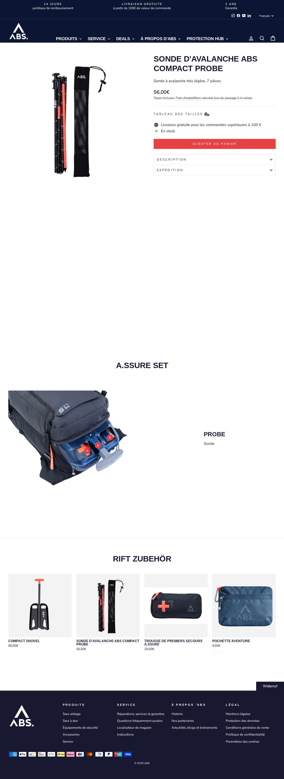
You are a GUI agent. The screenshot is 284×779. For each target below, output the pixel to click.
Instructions (125, 734)
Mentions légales (238, 714)
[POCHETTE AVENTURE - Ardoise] (221, 652)
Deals (123, 38)
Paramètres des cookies (242, 741)
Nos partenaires (183, 721)
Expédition (170, 170)
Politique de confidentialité (245, 734)
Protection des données (242, 721)
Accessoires (71, 734)
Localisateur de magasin (134, 728)
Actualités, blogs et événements (194, 728)
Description (172, 159)
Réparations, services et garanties (140, 714)
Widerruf (270, 686)
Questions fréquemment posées (139, 721)
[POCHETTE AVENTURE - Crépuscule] (215, 652)
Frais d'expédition (188, 98)
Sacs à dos (70, 721)
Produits (67, 38)
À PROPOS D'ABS (159, 38)
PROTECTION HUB (206, 38)
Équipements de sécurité (80, 728)
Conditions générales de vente (247, 728)
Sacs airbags (71, 714)
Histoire (177, 714)
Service (97, 38)
